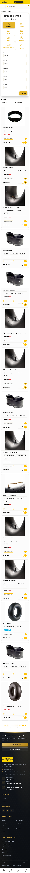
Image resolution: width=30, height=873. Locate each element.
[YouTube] (12, 810)
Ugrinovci (18, 829)
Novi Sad (4, 823)
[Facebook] (3, 810)
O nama (4, 798)
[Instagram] (7, 810)
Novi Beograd (19, 820)
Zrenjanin (4, 832)
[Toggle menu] (2, 6)
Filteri (3, 102)
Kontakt (4, 801)
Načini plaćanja (6, 844)
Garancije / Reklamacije (8, 841)
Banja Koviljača (5, 829)
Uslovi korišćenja (6, 855)
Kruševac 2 (5, 826)
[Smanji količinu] (23, 143)
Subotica (18, 826)
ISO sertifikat (5, 850)
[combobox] (21, 102)
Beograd (4, 820)
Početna (3, 11)
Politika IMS (5, 852)
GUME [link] (9, 11)
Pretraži (23, 93)
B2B (26, 2)
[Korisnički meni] (24, 6)
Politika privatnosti (6, 847)
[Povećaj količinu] (23, 141)
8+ (25, 178)
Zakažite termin (16, 744)
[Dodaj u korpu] (25, 142)
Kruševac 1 (19, 823)
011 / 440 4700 (16, 749)
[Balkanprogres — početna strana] (4, 2)
